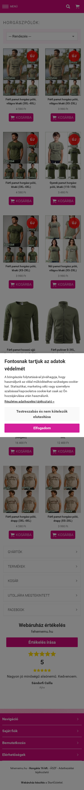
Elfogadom (42, 428)
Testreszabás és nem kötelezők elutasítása (42, 414)
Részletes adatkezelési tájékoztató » (29, 401)
